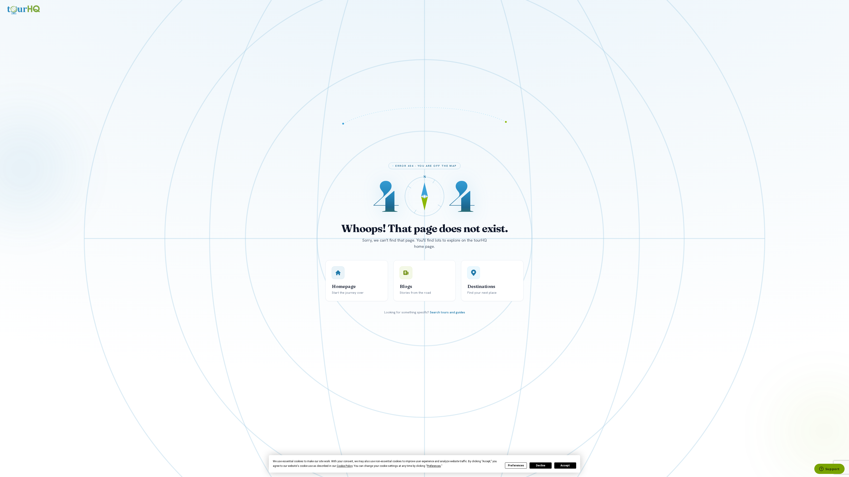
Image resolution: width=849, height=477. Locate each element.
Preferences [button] (434, 466)
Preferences (516, 465)
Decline (540, 465)
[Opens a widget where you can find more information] (829, 469)
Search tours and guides (447, 312)
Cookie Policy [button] (344, 466)
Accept (565, 465)
